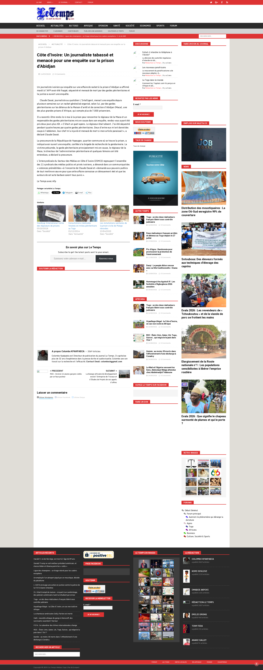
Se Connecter (42, 31)
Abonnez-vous (106, 258)
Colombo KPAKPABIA (203, 559)
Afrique (88, 25)
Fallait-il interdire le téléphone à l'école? (157, 53)
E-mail (137, 104)
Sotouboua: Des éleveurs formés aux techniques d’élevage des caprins (202, 263)
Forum (90, 2)
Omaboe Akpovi (200, 589)
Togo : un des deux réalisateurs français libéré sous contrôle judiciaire (160, 219)
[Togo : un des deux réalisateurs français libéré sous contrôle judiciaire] (138, 220)
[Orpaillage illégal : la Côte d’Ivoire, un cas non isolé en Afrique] (138, 324)
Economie (145, 25)
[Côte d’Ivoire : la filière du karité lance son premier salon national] (168, 609)
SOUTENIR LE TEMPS (116, 31)
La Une (39, 2)
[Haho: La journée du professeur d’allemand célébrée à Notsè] (215, 491)
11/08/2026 (152, 257)
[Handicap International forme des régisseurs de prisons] (51, 213)
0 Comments (60, 74)
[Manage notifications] (256, 664)
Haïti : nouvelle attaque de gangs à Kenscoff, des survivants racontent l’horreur (53, 619)
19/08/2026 (152, 241)
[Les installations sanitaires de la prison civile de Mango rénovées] (114, 213)
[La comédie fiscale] (203, 491)
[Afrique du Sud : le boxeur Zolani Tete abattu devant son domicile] (168, 600)
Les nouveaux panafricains (154, 67)
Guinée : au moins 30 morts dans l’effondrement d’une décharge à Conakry (161, 353)
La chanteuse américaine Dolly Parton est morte (53, 613)
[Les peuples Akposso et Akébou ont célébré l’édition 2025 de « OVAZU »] (203, 473)
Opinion (103, 25)
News (49, 2)
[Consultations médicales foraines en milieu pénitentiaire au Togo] (82, 213)
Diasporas (222, 662)
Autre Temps (142, 211)
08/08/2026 (152, 289)
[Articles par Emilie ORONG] (186, 616)
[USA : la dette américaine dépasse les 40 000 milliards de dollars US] (156, 636)
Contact (78, 2)
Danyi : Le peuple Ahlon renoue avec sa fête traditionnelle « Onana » (161, 268)
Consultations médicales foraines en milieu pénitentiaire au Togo (82, 225)
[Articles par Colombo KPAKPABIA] (186, 562)
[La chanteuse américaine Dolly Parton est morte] (168, 582)
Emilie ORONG (199, 614)
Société (130, 25)
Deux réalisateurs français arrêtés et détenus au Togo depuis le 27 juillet (161, 235)
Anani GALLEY (199, 640)
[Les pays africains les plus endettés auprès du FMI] (144, 636)
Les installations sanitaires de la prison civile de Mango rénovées (113, 225)
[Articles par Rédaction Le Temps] (186, 605)
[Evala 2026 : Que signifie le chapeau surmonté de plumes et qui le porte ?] (203, 396)
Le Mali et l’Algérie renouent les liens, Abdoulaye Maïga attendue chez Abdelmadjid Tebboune (161, 369)
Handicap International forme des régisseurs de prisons (50, 224)
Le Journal (63, 2)
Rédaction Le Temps (153, 62)
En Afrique (196, 662)
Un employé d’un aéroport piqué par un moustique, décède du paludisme (57, 579)
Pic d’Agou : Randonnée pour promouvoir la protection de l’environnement (159, 251)
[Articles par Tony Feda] (186, 631)
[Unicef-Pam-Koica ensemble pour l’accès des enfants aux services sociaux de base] (215, 464)
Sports (160, 25)
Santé (116, 25)
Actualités (57, 25)
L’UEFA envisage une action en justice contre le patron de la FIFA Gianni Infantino (57, 586)
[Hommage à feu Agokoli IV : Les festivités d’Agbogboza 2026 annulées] (138, 284)
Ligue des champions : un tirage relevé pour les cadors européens (55, 572)
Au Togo (73, 25)
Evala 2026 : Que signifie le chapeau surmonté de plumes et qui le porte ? (203, 420)
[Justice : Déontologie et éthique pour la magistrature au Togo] (191, 464)
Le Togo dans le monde (152, 80)
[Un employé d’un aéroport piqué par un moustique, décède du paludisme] (144, 573)
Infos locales (181, 662)
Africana (140, 299)
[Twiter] (211, 2)
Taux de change (139, 146)
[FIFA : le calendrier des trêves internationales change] (156, 591)
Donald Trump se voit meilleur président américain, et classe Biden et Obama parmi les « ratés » (55, 565)
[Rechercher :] (212, 35)
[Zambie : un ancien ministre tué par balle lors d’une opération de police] (168, 627)
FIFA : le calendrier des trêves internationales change (55, 625)
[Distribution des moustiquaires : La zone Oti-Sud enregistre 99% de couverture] (203, 188)
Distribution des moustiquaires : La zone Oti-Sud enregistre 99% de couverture (203, 211)
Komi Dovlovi (199, 571)
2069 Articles (94, 351)
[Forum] (227, 2)
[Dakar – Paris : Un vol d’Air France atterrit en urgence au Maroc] (168, 636)
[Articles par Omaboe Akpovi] (186, 593)
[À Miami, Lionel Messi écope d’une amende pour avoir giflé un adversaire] (156, 618)
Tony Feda (197, 625)
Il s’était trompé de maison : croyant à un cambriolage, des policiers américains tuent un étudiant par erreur (56, 594)
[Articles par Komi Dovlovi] (186, 581)
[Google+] (216, 2)
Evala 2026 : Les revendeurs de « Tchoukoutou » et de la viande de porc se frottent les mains (202, 314)
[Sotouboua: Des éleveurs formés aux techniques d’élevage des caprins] (203, 239)
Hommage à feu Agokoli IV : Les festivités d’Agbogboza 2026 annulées (160, 284)
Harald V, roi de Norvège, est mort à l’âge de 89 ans (54, 558)
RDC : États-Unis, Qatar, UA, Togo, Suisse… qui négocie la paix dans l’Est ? (161, 337)
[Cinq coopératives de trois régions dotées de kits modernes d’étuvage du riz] (203, 482)
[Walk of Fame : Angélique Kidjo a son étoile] (144, 618)
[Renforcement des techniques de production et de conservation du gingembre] (215, 482)
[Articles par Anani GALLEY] (186, 643)
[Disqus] (83, 438)
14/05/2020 (46, 74)
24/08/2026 (152, 343)
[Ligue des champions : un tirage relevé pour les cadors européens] (168, 564)
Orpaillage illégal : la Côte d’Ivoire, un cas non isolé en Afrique (55, 608)
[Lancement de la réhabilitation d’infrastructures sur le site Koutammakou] (191, 482)
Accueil (40, 25)
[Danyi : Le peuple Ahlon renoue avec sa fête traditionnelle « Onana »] (138, 268)
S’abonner (57, 31)
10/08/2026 (152, 273)
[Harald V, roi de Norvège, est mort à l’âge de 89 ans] (144, 564)
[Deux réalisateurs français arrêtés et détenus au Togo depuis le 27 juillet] (138, 236)
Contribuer (73, 31)
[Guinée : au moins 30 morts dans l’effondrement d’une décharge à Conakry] (138, 354)
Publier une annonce (93, 31)
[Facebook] (221, 2)
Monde (209, 662)
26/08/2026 (152, 225)
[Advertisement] (203, 439)
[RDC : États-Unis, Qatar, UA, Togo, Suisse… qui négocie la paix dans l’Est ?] (138, 338)
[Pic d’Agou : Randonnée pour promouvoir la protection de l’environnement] (138, 252)
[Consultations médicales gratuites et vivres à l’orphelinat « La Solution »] (203, 464)
